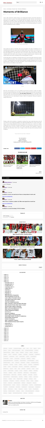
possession (6, 380)
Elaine (10, 400)
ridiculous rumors (7, 384)
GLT (31, 348)
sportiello (18, 386)
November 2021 (8, 284)
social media (11, 386)
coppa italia (6, 358)
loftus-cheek (10, 370)
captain (20, 354)
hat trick (20, 366)
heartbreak (26, 366)
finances (17, 362)
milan (15, 372)
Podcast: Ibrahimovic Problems (12, 310)
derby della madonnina (8, 360)
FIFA (24, 348)
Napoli (35, 348)
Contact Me (5, 412)
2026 (5, 274)
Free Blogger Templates (15, 420)
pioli (14, 378)
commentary (8, 8)
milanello (19, 374)
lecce (5, 370)
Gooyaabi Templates (28, 420)
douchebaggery (31, 360)
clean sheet (22, 356)
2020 (5, 328)
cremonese (17, 358)
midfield (10, 372)
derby (33, 358)
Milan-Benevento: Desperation (12, 295)
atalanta (21, 352)
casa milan (31, 354)
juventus (28, 368)
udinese (18, 390)
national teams (6, 376)
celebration (37, 354)
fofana (28, 362)
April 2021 (7, 293)
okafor (30, 376)
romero (18, 384)
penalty (10, 378)
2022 (5, 280)
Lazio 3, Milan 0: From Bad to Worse (13, 297)
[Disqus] (22, 195)
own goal (35, 376)
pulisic (28, 380)
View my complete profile (13, 405)
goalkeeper (36, 364)
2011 (5, 340)
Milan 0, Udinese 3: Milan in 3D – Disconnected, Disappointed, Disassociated (22, 167)
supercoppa (31, 386)
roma (14, 384)
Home (4, 8)
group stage (14, 366)
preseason (12, 380)
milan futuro (26, 372)
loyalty (16, 370)
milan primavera (7, 374)
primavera (23, 380)
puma (32, 380)
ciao (17, 356)
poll (35, 378)
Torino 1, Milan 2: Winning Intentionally (22, 259)
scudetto (5, 386)
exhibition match (7, 362)
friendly (11, 364)
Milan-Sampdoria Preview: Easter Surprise (14, 321)
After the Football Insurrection (12, 302)
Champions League (17, 348)
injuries (11, 368)
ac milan (36, 350)
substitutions (24, 386)
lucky (21, 370)
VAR (22, 350)
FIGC (28, 348)
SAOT (39, 348)
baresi (31, 352)
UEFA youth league (16, 350)
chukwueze (11, 356)
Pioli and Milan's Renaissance (11, 317)
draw (37, 360)
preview (17, 380)
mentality (35, 370)
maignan (25, 370)
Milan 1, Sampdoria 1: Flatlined (11, 320)
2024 (5, 277)
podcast (30, 378)
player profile (19, 378)
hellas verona (33, 366)
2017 (5, 332)
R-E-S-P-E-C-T (8, 311)
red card (10, 382)
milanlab (24, 374)
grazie (5, 366)
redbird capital (17, 382)
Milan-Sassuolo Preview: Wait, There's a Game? (15, 304)
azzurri (26, 352)
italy (19, 368)
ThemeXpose (8, 420)
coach (27, 356)
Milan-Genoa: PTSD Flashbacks (12, 309)
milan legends (33, 372)
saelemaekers (25, 384)
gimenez (30, 364)
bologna (36, 352)
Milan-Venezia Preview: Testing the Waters (8, 166)
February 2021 (8, 324)
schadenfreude (38, 384)
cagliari (5, 354)
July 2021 (7, 289)
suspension (37, 386)
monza (35, 374)
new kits (20, 376)
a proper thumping (29, 350)
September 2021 (9, 287)
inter (15, 368)
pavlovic (5, 378)
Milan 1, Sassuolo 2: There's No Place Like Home (15, 303)
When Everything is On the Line (12, 296)
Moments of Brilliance (10, 313)
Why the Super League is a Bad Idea (13, 306)
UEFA (9, 350)
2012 (5, 339)
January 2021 (8, 326)
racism (5, 382)
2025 (5, 276)
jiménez (23, 368)
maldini (30, 370)
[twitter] (42, 420)
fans (13, 362)
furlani (16, 364)
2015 (5, 335)
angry (17, 352)
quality (36, 380)
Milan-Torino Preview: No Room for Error (35, 166)
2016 (5, 333)
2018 (5, 330)
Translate (12, 217)
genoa (25, 364)
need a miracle (14, 376)
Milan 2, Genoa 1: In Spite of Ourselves (13, 307)
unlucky (37, 390)
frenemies (6, 364)
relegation (29, 382)
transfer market (11, 390)
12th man (5, 348)
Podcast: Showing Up (9, 318)
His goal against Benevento (25, 93)
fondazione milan (34, 362)
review (34, 382)
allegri (13, 352)
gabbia (20, 364)
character (6, 356)
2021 (5, 281)
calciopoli (15, 354)
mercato (5, 372)
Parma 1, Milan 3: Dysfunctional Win (13, 314)
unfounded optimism (30, 390)
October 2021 (8, 285)
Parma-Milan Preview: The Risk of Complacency (15, 316)
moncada (30, 374)
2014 (5, 336)
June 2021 (7, 291)
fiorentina (23, 362)
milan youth (14, 374)
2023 (5, 278)
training (5, 390)
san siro (31, 384)
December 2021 (8, 282)
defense (28, 358)
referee (23, 382)
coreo (11, 358)
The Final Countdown (10, 300)
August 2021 (8, 288)
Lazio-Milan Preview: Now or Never (12, 299)
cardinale (25, 354)
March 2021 (7, 323)
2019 (5, 329)
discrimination (23, 360)
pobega (25, 378)
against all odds (7, 352)
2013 (5, 337)
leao (16, 8)
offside (25, 376)
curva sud (23, 358)
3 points (10, 348)
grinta (9, 366)
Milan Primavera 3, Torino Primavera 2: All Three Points (22, 246)
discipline (16, 360)
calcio (9, 354)
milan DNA (20, 372)
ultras (23, 390)
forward (13, 8)
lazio (33, 368)
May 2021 (7, 292)
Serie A (5, 350)
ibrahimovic (6, 368)
